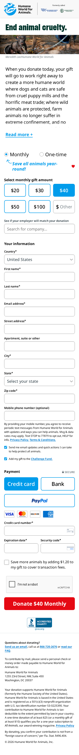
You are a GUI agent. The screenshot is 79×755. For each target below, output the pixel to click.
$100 (39, 206)
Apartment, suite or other (22, 338)
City (6, 356)
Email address (14, 304)
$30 (39, 190)
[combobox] (39, 229)
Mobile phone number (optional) (26, 408)
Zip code (10, 391)
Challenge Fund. (41, 459)
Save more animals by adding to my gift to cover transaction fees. (42, 564)
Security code (50, 540)
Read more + (19, 134)
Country (9, 251)
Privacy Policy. (19, 440)
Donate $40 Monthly (39, 603)
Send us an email (16, 647)
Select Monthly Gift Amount (28, 179)
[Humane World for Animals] (18, 9)
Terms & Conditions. (43, 440)
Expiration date (14, 540)
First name (11, 269)
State (7, 373)
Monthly (19, 154)
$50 (15, 206)
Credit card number (18, 523)
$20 (15, 190)
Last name (11, 286)
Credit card (21, 483)
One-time (55, 154)
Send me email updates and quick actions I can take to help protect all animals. (40, 449)
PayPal (39, 500)
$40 (64, 190)
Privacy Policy (65, 725)
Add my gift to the (30, 459)
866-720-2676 (48, 647)
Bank (58, 483)
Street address (14, 321)
